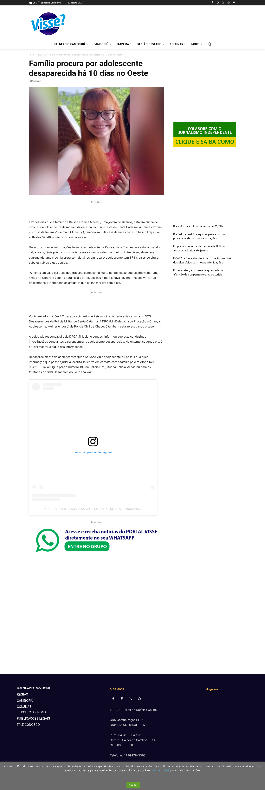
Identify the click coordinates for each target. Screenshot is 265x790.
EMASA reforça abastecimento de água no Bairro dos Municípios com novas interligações (203, 260)
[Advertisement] (96, 210)
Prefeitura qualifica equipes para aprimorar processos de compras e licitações (200, 236)
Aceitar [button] (133, 784)
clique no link (160, 770)
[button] (209, 44)
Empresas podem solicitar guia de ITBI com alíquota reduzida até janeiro (200, 248)
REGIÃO (42, 54)
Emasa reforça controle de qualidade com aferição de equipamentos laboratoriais (199, 272)
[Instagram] (218, 3)
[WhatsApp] (228, 3)
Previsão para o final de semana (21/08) (198, 226)
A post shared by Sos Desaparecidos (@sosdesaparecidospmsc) (93, 508)
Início (32, 54)
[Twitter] (223, 3)
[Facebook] (212, 3)
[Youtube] (234, 3)
